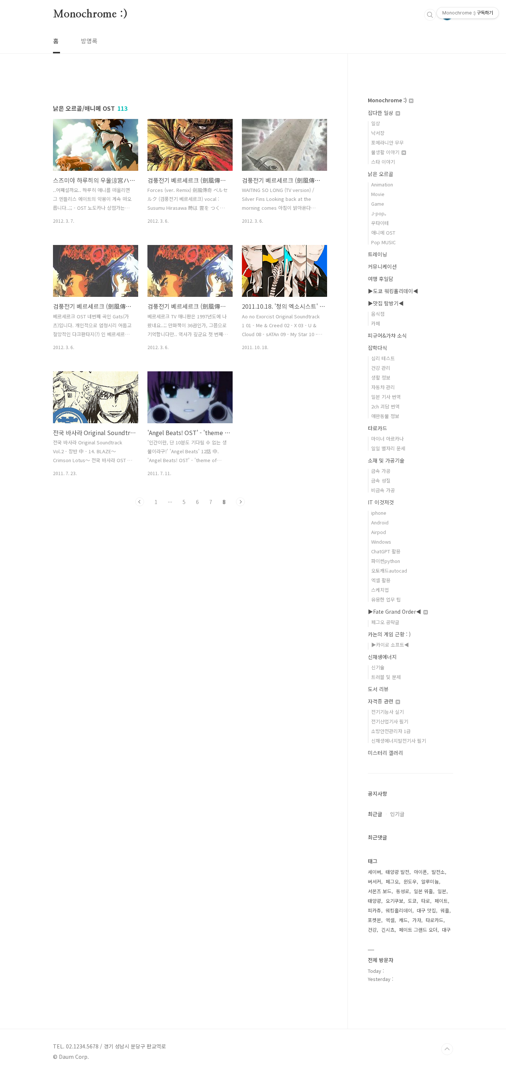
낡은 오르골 (380, 174)
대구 (446, 929)
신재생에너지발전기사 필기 (398, 740)
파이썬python (385, 560)
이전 (139, 501)
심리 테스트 (383, 358)
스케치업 (380, 589)
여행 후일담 (380, 278)
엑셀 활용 (380, 580)
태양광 (374, 900)
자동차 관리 (383, 387)
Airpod (378, 532)
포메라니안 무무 (387, 142)
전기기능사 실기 (387, 711)
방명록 (89, 40)
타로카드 (377, 428)
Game (377, 203)
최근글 (375, 814)
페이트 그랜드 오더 (418, 929)
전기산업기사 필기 (389, 721)
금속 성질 (380, 480)
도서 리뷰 (378, 689)
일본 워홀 (423, 891)
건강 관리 (380, 367)
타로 (425, 900)
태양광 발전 (397, 871)
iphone (378, 512)
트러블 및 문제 (386, 676)
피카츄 (374, 910)
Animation (382, 184)
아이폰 (420, 871)
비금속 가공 (383, 490)
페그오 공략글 (385, 622)
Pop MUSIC (383, 242)
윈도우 (410, 881)
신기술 (378, 667)
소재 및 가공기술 (386, 460)
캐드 (403, 920)
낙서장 (378, 132)
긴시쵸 (388, 929)
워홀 (444, 910)
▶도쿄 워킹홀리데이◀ (393, 291)
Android (380, 522)
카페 (375, 323)
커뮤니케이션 (382, 266)
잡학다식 (377, 347)
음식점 (378, 313)
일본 (441, 891)
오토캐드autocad (389, 570)
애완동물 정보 (385, 416)
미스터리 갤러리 (385, 752)
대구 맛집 (426, 910)
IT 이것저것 (381, 502)
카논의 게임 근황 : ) (389, 634)
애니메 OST (383, 232)
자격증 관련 (381, 701)
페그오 (392, 881)
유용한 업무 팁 (386, 599)
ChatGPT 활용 (385, 551)
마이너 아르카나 (387, 438)
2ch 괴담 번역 (385, 406)
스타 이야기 (383, 161)
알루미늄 (430, 881)
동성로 (402, 891)
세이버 (374, 871)
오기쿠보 (394, 900)
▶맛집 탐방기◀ (386, 303)
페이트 (441, 900)
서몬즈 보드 (380, 891)
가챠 (416, 920)
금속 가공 (380, 470)
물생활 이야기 (386, 152)
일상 (375, 123)
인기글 (397, 814)
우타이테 (380, 222)
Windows (381, 541)
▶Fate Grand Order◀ (395, 611)
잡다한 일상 (381, 112)
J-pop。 (380, 213)
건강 (372, 929)
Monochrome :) (90, 14)
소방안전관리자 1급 (391, 731)
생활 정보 (380, 377)
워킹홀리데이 (399, 910)
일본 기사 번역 (386, 396)
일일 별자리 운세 (388, 448)
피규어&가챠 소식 (387, 335)
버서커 (374, 881)
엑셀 (390, 920)
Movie (378, 194)
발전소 (438, 871)
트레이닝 (377, 254)
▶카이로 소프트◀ (390, 644)
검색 (430, 14)
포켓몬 (374, 920)
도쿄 (412, 900)
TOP (447, 1049)
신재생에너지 (382, 656)
